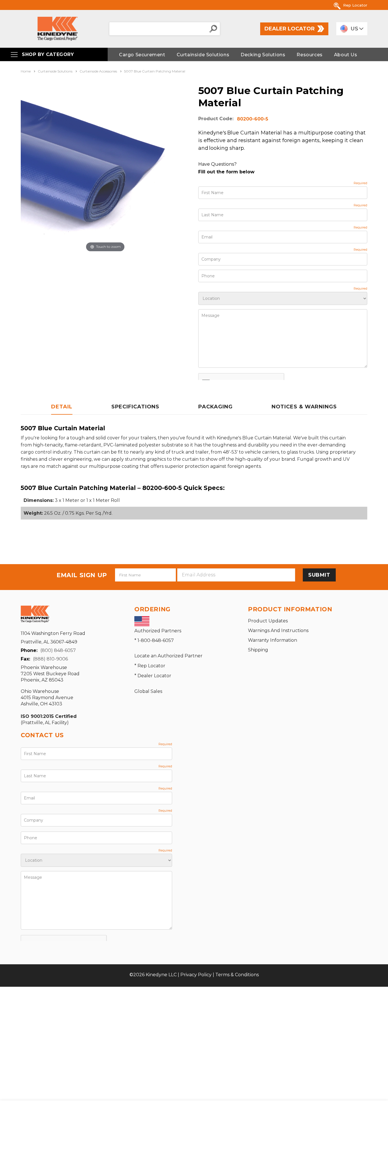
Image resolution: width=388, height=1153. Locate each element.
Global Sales (148, 691)
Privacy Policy (196, 974)
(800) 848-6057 (58, 650)
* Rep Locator (149, 665)
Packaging (215, 407)
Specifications (135, 407)
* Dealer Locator (152, 675)
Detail (61, 407)
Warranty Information (272, 640)
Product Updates (268, 621)
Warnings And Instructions (278, 630)
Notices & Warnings (304, 407)
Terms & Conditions (237, 974)
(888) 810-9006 (50, 659)
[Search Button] (213, 28)
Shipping (258, 650)
